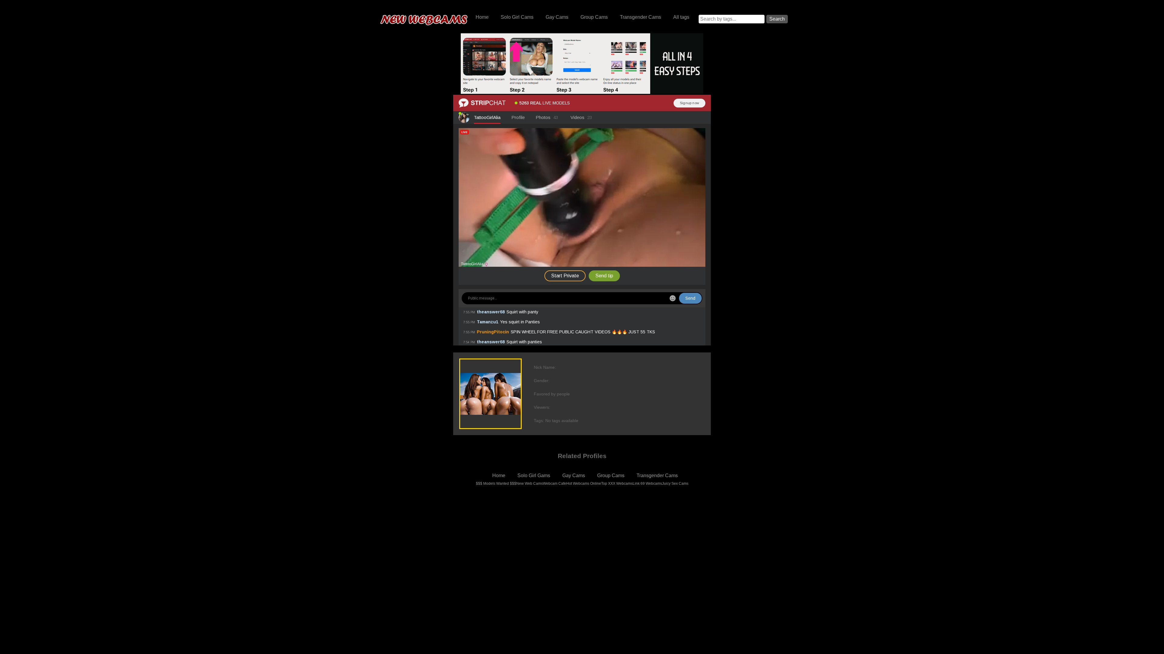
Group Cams (594, 17)
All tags (681, 17)
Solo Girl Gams (533, 475)
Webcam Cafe (554, 483)
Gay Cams (557, 17)
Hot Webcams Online (583, 483)
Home (482, 17)
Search (777, 18)
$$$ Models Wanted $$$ (496, 483)
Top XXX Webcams (617, 483)
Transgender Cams (640, 17)
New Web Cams (529, 483)
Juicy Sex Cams (675, 483)
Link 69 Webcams (647, 483)
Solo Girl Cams (517, 17)
